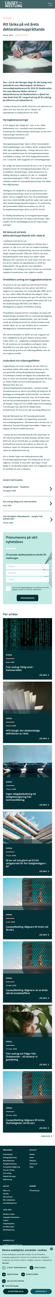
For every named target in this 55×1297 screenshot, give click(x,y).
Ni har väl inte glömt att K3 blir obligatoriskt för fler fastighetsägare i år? (26, 863)
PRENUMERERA (27, 597)
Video (31, 1166)
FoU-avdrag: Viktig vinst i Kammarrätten (20, 501)
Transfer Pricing (8, 1170)
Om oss (6, 1186)
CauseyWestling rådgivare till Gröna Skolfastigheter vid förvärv (25, 1121)
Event (31, 1157)
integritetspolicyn (26, 587)
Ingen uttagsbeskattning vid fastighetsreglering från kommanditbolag (21, 797)
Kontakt (6, 1193)
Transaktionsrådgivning (11, 1166)
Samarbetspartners (10, 1203)
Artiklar (7, 18)
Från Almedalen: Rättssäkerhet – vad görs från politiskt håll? (23, 517)
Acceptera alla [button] (15, 1291)
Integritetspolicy (9, 1223)
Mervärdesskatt (8, 1160)
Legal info (7, 1209)
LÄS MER (43, 674)
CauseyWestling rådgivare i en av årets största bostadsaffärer (27, 991)
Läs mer (5, 1263)
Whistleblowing (8, 1229)
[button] (27, 1286)
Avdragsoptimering (9, 1157)
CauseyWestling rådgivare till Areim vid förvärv (27, 928)
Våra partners (8, 1196)
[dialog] (27, 1271)
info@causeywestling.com (12, 1244)
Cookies (6, 1220)
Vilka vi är (6, 1190)
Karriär (32, 1186)
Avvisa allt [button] (41, 1291)
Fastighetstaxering (9, 1163)
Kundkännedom (8, 1226)
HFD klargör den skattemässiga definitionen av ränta (23, 732)
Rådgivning (7, 1150)
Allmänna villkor (9, 1214)
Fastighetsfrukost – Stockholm (16, 486)
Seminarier (33, 1163)
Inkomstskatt (22, 35)
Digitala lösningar (9, 1176)
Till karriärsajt (34, 1190)
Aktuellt (33, 1150)
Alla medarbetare (9, 1200)
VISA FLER (45, 1136)
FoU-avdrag (7, 1173)
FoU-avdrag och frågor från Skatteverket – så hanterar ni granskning (21, 1056)
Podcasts (32, 1160)
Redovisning (7, 1179)
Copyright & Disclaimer (11, 1217)
